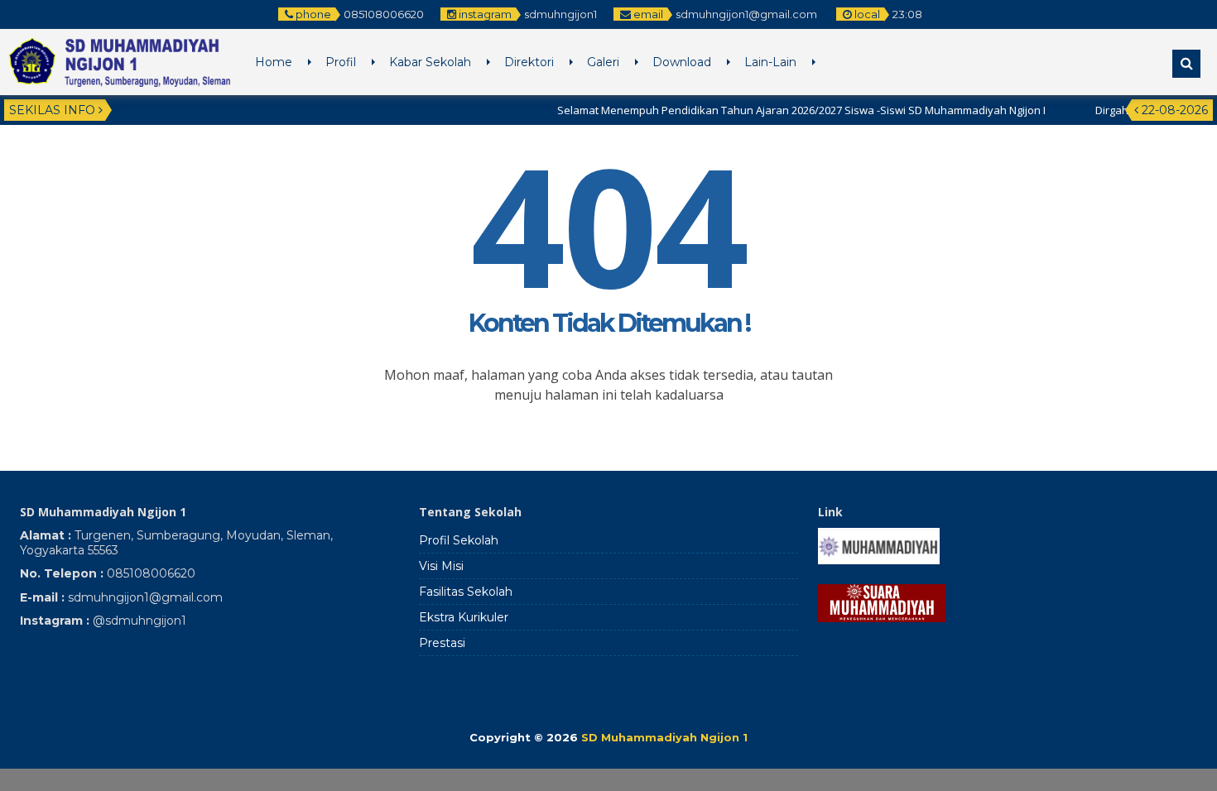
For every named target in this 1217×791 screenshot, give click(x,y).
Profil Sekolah (458, 540)
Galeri (603, 62)
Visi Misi (441, 565)
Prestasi (442, 642)
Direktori (529, 62)
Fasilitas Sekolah (465, 591)
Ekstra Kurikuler (463, 617)
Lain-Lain (770, 62)
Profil (340, 62)
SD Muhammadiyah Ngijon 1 (664, 737)
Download (681, 62)
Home (273, 62)
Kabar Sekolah (430, 62)
